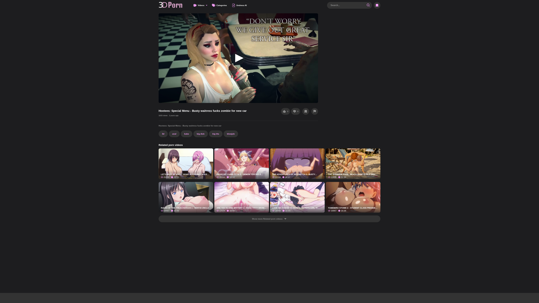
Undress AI (241, 5)
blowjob (231, 134)
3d (163, 134)
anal (174, 134)
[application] (238, 58)
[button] (238, 58)
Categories (221, 5)
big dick (201, 134)
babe (186, 134)
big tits (215, 134)
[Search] (368, 5)
